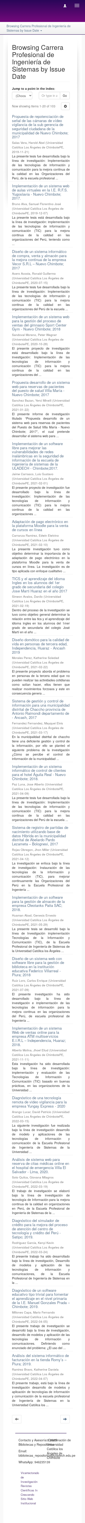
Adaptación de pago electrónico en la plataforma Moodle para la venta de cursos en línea (40, 525)
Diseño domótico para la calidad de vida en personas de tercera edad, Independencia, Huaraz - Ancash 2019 (40, 646)
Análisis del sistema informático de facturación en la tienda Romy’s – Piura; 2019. (40, 1359)
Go (65, 95)
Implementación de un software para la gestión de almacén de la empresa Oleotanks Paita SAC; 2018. (38, 903)
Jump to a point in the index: (33, 88)
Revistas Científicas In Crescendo (29, 1490)
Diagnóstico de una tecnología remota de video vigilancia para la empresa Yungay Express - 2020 (39, 1101)
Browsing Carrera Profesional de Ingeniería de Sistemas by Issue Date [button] (39, 28)
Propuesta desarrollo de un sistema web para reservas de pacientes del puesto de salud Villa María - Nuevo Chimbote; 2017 (41, 388)
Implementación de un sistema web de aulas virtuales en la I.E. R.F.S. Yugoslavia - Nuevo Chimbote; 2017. (40, 192)
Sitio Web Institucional (28, 1501)
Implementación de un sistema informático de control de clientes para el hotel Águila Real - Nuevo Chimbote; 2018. (39, 772)
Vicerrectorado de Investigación (30, 1477)
